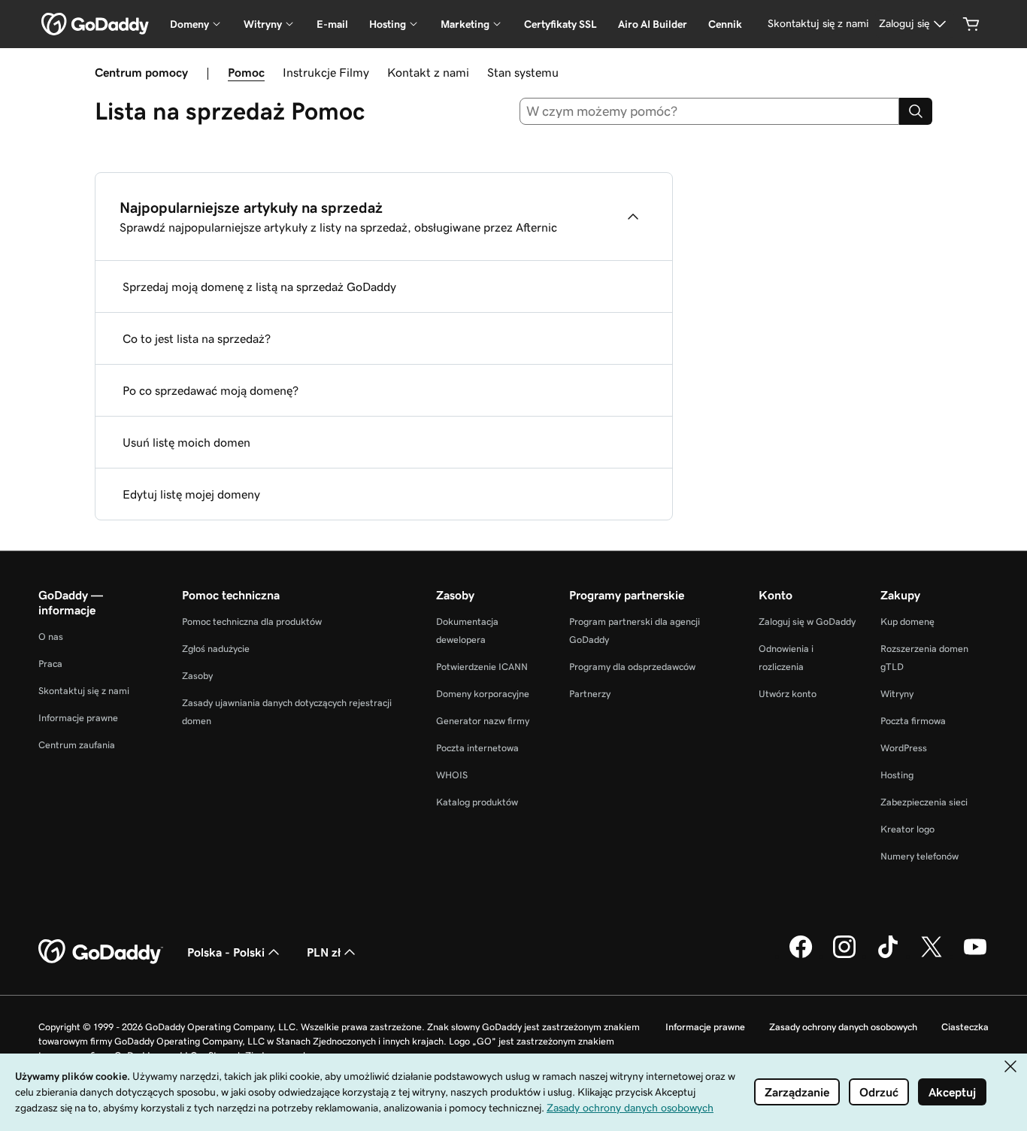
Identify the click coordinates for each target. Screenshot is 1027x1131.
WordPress (903, 748)
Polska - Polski (226, 952)
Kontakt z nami (428, 72)
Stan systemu (523, 72)
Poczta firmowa (913, 721)
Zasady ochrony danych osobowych (843, 1027)
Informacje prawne (78, 718)
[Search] (915, 111)
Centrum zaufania (76, 745)
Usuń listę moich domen (186, 442)
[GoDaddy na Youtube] (975, 956)
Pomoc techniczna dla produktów (252, 621)
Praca (50, 664)
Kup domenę (907, 621)
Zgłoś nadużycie (216, 648)
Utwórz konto (787, 694)
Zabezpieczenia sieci (924, 802)
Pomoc (246, 72)
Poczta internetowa (477, 748)
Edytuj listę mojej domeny (191, 494)
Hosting (896, 775)
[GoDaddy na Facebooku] (800, 956)
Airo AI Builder (652, 24)
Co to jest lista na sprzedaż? (197, 338)
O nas (50, 636)
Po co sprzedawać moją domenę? (210, 390)
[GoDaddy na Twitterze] (931, 956)
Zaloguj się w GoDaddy (807, 621)
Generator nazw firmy (482, 721)
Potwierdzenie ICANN (482, 667)
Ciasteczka (965, 1027)
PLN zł (324, 952)
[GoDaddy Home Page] (100, 952)
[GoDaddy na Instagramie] (844, 956)
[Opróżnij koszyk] (971, 24)
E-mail (332, 24)
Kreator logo (907, 829)
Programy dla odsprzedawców (632, 667)
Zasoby (197, 676)
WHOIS (452, 775)
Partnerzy (589, 694)
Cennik (725, 24)
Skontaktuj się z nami (83, 691)
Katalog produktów (477, 802)
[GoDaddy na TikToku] (887, 956)
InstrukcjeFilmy (326, 72)
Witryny (896, 694)
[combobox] (709, 111)
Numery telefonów (919, 856)
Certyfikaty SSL (560, 24)
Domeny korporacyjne (482, 694)
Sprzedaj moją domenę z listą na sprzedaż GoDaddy (259, 286)
